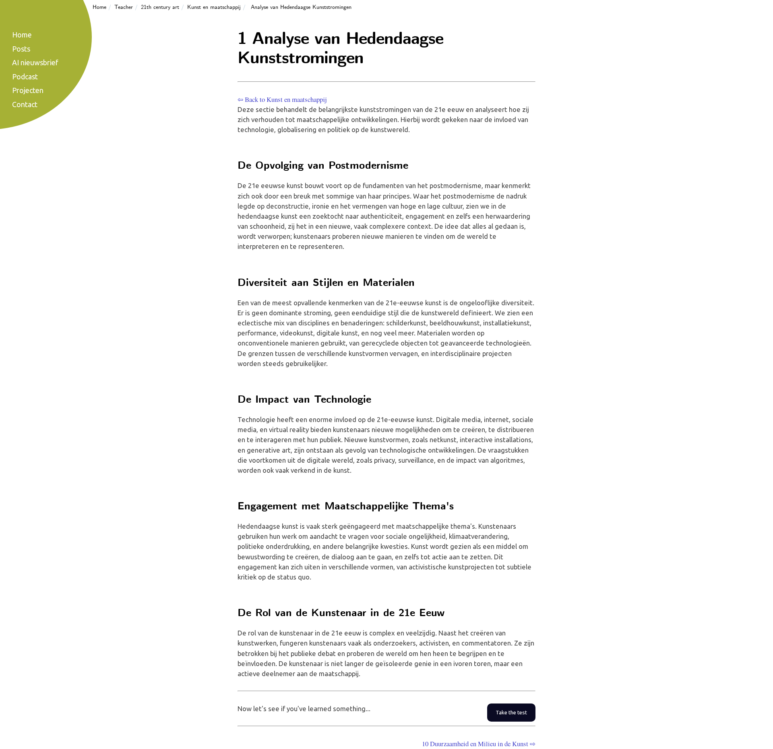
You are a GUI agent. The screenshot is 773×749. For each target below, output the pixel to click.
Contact (24, 104)
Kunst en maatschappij (214, 7)
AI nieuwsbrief (35, 62)
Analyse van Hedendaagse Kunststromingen (301, 7)
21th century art (160, 7)
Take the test (511, 713)
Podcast (25, 76)
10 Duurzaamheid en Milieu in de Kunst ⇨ (478, 743)
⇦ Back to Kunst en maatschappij (282, 99)
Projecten (27, 90)
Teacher (123, 7)
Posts (21, 49)
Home (99, 7)
